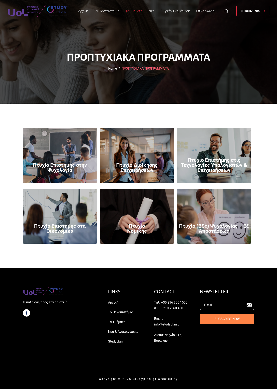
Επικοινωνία (205, 11)
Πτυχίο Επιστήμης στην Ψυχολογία (60, 168)
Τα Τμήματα (134, 11)
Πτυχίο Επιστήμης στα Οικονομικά (60, 228)
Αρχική (83, 11)
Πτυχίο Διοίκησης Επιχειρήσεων (137, 168)
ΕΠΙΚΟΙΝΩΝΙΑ (250, 11)
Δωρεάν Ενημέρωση (175, 11)
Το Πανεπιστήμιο (106, 11)
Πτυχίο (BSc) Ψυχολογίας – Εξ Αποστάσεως (214, 228)
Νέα (151, 11)
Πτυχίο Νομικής (137, 228)
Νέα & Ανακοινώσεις (123, 332)
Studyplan (115, 341)
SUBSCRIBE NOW (227, 319)
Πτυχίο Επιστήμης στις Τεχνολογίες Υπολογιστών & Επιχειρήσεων (214, 165)
